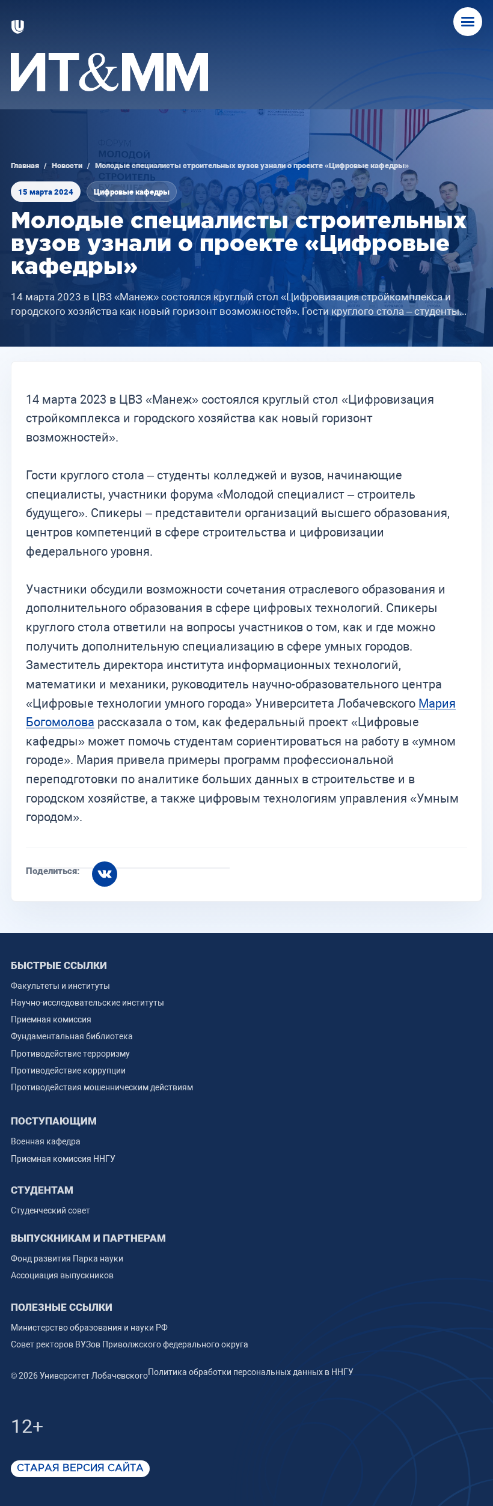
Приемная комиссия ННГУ (63, 1159)
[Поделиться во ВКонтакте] (104, 874)
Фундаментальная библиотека (72, 1036)
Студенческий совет (50, 1210)
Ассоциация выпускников (62, 1275)
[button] (467, 21)
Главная (25, 165)
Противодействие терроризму (70, 1053)
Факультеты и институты (60, 986)
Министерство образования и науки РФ (89, 1327)
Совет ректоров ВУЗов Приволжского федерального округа (129, 1344)
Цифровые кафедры (132, 191)
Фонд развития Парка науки (67, 1258)
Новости (67, 165)
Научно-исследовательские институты (87, 1002)
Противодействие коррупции (68, 1070)
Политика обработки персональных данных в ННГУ (251, 1372)
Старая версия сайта (80, 1468)
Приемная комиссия (51, 1019)
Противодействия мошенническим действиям (102, 1087)
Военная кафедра (46, 1141)
